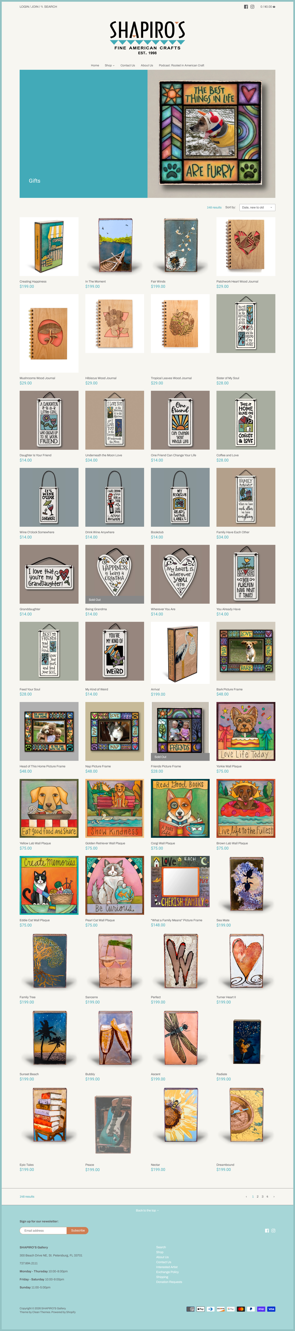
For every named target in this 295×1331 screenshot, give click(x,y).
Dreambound (225, 1164)
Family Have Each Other (232, 532)
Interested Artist (167, 1267)
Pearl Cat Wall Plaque (100, 920)
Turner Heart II (226, 997)
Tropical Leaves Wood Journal (171, 378)
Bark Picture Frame (229, 689)
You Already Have (228, 609)
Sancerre (91, 997)
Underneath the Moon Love (103, 455)
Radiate (221, 1074)
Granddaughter (30, 609)
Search (161, 1247)
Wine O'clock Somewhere (37, 532)
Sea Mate (222, 920)
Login (24, 6)
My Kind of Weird (96, 689)
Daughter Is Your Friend (35, 455)
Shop (159, 1252)
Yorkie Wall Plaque (229, 766)
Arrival (155, 689)
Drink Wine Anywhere (99, 532)
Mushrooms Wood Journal (37, 378)
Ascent (155, 1074)
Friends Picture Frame (166, 766)
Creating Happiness (33, 281)
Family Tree (28, 997)
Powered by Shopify (63, 1312)
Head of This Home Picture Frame (42, 766)
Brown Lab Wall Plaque (232, 843)
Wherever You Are (163, 609)
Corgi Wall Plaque (163, 843)
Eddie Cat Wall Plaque (35, 920)
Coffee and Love (227, 455)
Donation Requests (169, 1282)
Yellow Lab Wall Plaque (35, 843)
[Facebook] (246, 6)
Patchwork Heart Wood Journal (237, 281)
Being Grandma (96, 609)
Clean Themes (41, 1312)
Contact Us (163, 1262)
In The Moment (95, 281)
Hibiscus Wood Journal (100, 378)
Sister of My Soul (227, 378)
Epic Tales (27, 1164)
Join (34, 6)
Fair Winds (158, 281)
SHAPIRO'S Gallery (53, 1308)
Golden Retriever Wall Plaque (105, 843)
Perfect (156, 997)
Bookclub (157, 532)
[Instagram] (252, 6)
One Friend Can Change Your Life (173, 455)
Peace (89, 1164)
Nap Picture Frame (98, 766)
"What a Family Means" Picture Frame (176, 920)
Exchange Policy (167, 1272)
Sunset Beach (29, 1074)
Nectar (155, 1164)
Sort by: (230, 207)
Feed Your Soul (30, 689)
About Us (162, 1257)
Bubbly (90, 1074)
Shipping (162, 1277)
